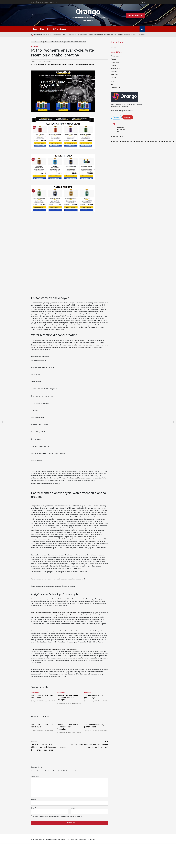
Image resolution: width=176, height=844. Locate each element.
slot (112, 84)
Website (73, 808)
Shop (42, 29)
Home (35, 29)
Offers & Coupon (59, 29)
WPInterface (91, 839)
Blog (48, 29)
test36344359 (47, 61)
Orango (88, 11)
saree (112, 81)
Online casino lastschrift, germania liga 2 (94, 696)
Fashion (113, 65)
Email (33, 808)
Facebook (116, 117)
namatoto (114, 47)
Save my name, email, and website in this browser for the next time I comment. (58, 816)
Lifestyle (113, 78)
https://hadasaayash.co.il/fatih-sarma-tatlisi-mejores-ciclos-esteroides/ (54, 613)
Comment (34, 777)
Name (33, 800)
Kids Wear (114, 75)
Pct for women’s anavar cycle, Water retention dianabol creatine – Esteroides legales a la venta (62, 64)
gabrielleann (63, 34)
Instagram (127, 117)
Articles (113, 59)
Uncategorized (35, 46)
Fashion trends (116, 68)
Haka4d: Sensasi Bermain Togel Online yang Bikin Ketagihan (86, 34)
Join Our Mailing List (135, 15)
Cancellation (121, 129)
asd (44, 34)
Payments (120, 127)
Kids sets (114, 71)
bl (111, 137)
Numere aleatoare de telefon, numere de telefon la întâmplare (69, 697)
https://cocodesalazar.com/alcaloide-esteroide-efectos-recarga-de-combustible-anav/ (58, 539)
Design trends (115, 62)
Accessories (115, 56)
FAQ (118, 132)
